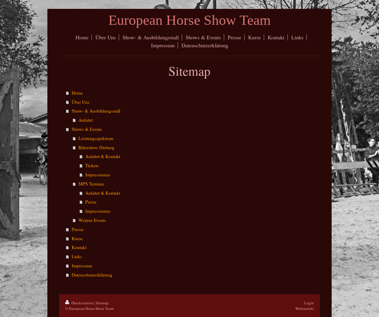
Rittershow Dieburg (96, 147)
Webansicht (304, 308)
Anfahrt (85, 120)
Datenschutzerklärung (92, 275)
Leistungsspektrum (95, 138)
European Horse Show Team (189, 20)
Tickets (92, 165)
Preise (91, 202)
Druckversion (82, 302)
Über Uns (80, 102)
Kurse (77, 238)
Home (77, 93)
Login (309, 302)
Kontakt (79, 247)
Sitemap (102, 302)
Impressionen (97, 175)
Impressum (82, 266)
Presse (77, 229)
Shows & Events (87, 129)
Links (77, 256)
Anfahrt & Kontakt (102, 156)
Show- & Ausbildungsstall (96, 111)
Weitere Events (92, 220)
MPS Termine (91, 184)
